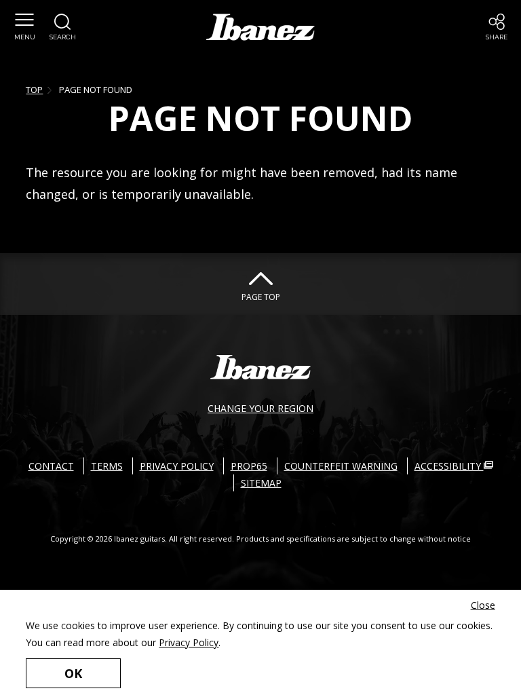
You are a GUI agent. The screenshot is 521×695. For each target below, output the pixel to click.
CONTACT (51, 465)
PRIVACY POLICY (177, 465)
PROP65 (249, 465)
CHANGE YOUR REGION (260, 408)
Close (483, 605)
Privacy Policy (188, 642)
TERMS (107, 465)
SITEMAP (261, 482)
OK (73, 673)
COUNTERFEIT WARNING (341, 465)
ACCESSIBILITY (449, 465)
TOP (34, 89)
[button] (24, 27)
